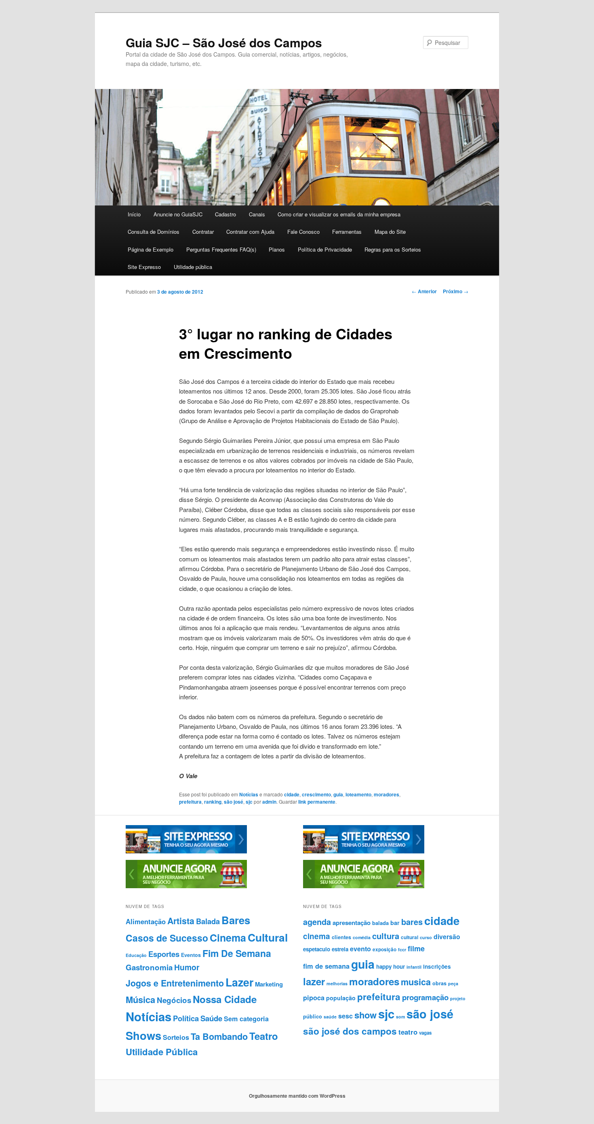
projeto (458, 998)
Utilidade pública (193, 267)
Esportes (163, 953)
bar (395, 923)
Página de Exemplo (150, 249)
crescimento (316, 794)
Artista (180, 920)
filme (416, 948)
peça (453, 983)
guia (338, 794)
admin (269, 801)
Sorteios (176, 1037)
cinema (316, 936)
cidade (291, 794)
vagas (425, 1032)
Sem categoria (246, 1018)
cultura (385, 936)
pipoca (313, 997)
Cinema (228, 937)
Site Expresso (144, 267)
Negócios (174, 1000)
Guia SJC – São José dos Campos (224, 42)
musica (416, 982)
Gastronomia (149, 967)
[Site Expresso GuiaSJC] (186, 851)
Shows (143, 1035)
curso (426, 937)
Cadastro (225, 214)
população (341, 998)
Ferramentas (347, 231)
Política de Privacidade (325, 249)
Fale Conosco (303, 231)
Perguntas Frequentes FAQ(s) (221, 249)
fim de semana (326, 966)
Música (140, 999)
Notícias (248, 794)
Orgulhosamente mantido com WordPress (297, 1095)
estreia (340, 949)
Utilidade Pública (162, 1051)
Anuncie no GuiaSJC (178, 214)
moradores (386, 794)
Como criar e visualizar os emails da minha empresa (339, 214)
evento (360, 948)
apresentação (352, 922)
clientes (341, 937)
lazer (314, 981)
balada (380, 923)
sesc (345, 1015)
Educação (136, 955)
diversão (447, 936)
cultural (409, 937)
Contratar (203, 231)
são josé (233, 801)
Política (186, 1018)
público (312, 1016)
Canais (257, 214)
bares (412, 921)
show (365, 1014)
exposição (384, 949)
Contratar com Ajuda (250, 231)
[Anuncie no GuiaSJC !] (186, 886)
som (400, 1017)
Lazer (239, 982)
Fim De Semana (236, 953)
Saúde (211, 1018)
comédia (362, 937)
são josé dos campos (350, 1031)
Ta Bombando (219, 1036)
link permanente (316, 801)
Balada (208, 921)
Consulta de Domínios (153, 231)
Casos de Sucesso (167, 937)
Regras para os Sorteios (392, 249)
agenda (317, 921)
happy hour (390, 966)
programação (425, 997)
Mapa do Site (390, 231)
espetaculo (316, 949)
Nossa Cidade (225, 999)
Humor (187, 967)
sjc (249, 801)
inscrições (437, 966)
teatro (407, 1032)
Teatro (263, 1036)
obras (439, 983)
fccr (402, 949)
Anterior (424, 291)
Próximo (455, 291)
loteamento (358, 794)
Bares (235, 919)
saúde (330, 1017)
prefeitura (190, 801)
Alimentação (146, 921)
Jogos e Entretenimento (175, 983)
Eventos (191, 955)
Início (134, 214)
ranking (212, 801)
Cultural (268, 937)
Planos (277, 249)
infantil (414, 967)
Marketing (269, 984)
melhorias (337, 983)
